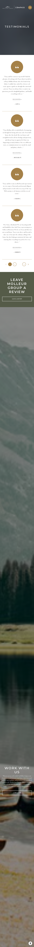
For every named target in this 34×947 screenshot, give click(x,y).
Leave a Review (17, 299)
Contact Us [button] (17, 793)
